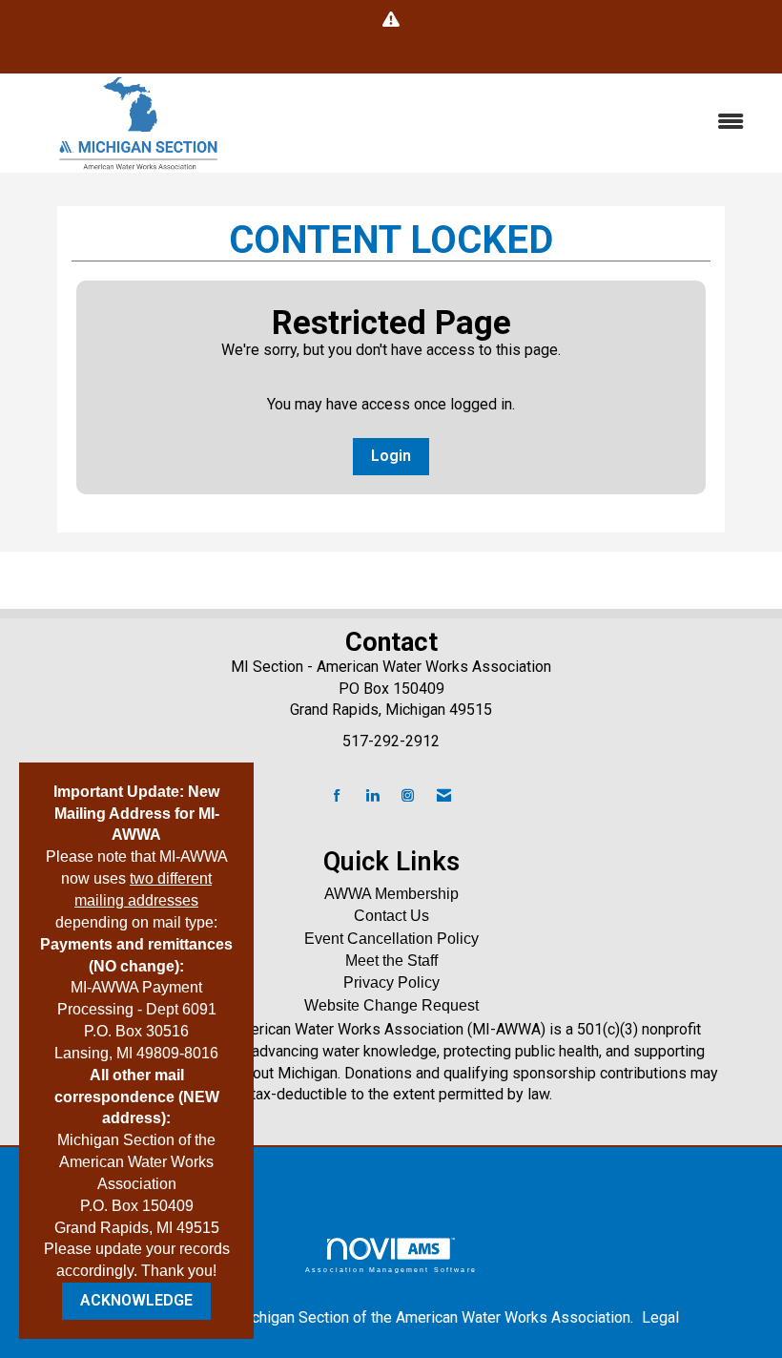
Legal (660, 1317)
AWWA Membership (391, 894)
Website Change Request (391, 1005)
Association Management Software (391, 1269)
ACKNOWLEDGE (136, 1300)
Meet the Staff (391, 960)
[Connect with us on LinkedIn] (372, 796)
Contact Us (391, 916)
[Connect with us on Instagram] (407, 796)
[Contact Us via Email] (444, 796)
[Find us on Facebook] (337, 796)
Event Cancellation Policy (391, 938)
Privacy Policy (391, 982)
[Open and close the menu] (512, 122)
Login (391, 456)
